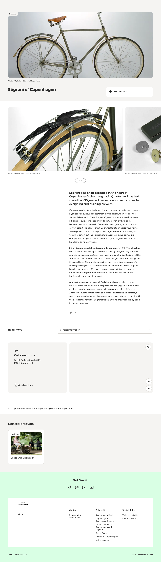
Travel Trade (101, 533)
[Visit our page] (77, 487)
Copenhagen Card (104, 515)
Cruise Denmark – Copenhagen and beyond (104, 527)
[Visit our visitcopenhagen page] (69, 487)
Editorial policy (129, 518)
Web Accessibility (130, 515)
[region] (111, 367)
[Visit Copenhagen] (22, 504)
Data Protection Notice (142, 555)
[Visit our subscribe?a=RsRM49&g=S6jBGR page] (91, 487)
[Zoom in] (149, 381)
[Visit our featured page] (84, 487)
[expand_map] (148, 347)
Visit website (119, 91)
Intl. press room (103, 540)
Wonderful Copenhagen (107, 536)
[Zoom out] (149, 388)
